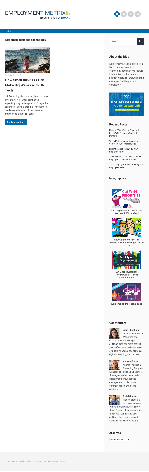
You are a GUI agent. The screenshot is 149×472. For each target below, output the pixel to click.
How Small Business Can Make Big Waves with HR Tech (24, 85)
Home (8, 31)
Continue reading (15, 122)
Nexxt (112, 67)
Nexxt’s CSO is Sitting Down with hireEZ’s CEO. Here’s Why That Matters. (124, 133)
